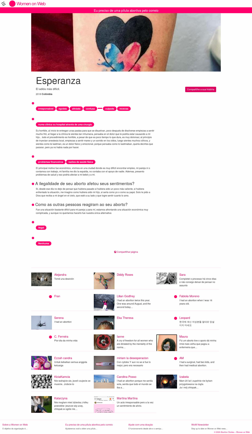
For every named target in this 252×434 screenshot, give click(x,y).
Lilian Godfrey (126, 296)
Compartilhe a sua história (200, 89)
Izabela (184, 376)
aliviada (76, 108)
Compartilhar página (127, 251)
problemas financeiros (50, 162)
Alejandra (60, 274)
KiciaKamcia (62, 376)
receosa (123, 108)
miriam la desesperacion (132, 358)
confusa (90, 108)
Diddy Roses (125, 274)
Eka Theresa (125, 318)
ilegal (41, 227)
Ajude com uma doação (140, 424)
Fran (57, 296)
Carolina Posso (126, 376)
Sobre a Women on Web (15, 424)
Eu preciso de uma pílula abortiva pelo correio (126, 10)
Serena (59, 318)
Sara (182, 274)
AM (181, 358)
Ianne (120, 336)
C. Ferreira (61, 336)
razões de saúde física (80, 162)
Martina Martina (127, 398)
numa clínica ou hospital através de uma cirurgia (65, 124)
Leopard (184, 318)
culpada (109, 108)
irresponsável (45, 108)
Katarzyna (60, 398)
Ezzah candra (63, 358)
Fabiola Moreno (189, 296)
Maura (183, 336)
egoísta (63, 108)
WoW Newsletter (200, 424)
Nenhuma (43, 243)
